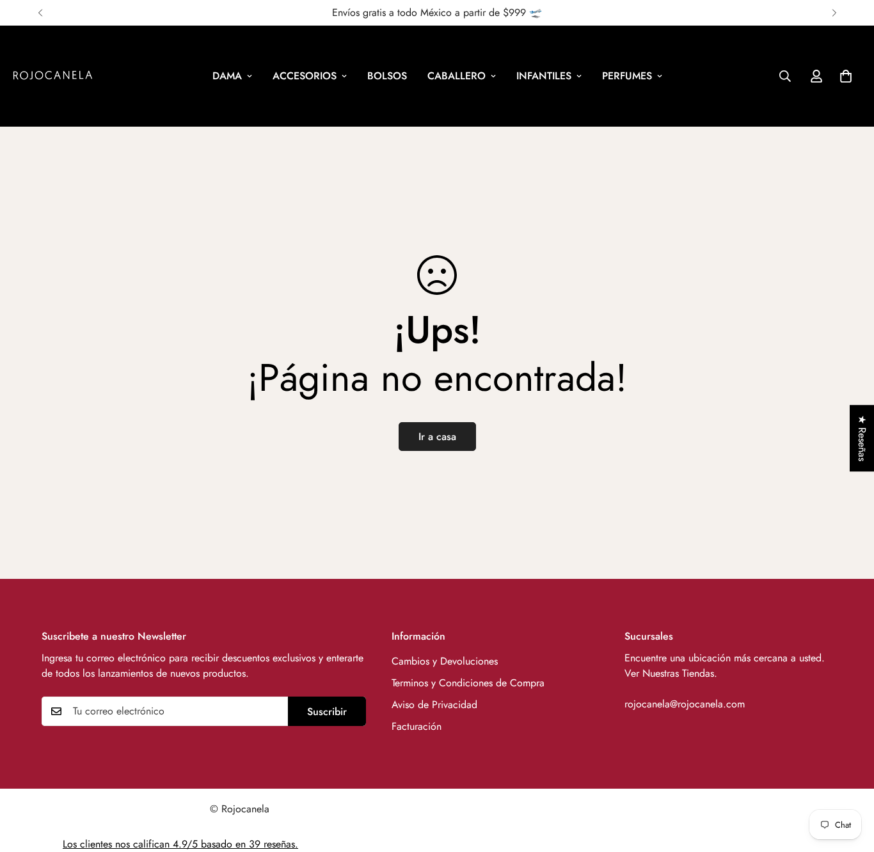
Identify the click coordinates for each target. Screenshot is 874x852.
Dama (227, 75)
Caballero (456, 75)
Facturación (416, 726)
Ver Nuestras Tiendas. (670, 673)
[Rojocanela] (53, 76)
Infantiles (543, 75)
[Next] (834, 13)
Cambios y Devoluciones (445, 661)
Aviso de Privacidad (434, 704)
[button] (846, 76)
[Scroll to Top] (849, 782)
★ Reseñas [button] (862, 438)
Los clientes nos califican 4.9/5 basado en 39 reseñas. (180, 844)
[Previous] (40, 13)
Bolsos (387, 75)
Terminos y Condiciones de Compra (468, 682)
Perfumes (627, 75)
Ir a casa (437, 436)
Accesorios (305, 75)
